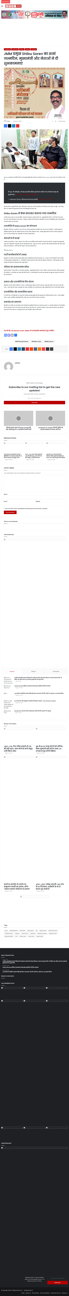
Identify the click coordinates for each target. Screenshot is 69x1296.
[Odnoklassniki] (39, 349)
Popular (12, 671)
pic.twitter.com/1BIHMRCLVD (27, 195)
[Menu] (2, 7)
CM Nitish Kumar (9, 933)
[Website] (16, 366)
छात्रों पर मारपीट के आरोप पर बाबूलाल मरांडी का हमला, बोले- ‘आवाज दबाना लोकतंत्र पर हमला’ (17, 886)
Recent (33, 671)
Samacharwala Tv (28, 1290)
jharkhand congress (42, 933)
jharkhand (32, 933)
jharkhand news (53, 933)
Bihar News (22, 930)
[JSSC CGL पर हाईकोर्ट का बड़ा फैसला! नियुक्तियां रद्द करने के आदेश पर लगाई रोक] (12, 1133)
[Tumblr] (23, 349)
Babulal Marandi (14, 930)
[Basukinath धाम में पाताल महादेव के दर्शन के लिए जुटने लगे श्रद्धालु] (8, 713)
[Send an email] (10, 121)
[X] (9, 126)
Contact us (64, 1293)
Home (23, 1293)
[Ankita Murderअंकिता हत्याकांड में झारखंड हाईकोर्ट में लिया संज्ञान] (8, 688)
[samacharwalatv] (34, 14)
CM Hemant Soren (22, 341)
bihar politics (31, 930)
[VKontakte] (35, 349)
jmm (16, 936)
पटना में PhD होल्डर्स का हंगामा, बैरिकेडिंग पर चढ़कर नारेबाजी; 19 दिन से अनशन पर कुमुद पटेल (13, 456)
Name (6, 494)
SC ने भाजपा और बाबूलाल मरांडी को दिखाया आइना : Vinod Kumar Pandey (35, 701)
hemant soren (25, 933)
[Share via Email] (47, 349)
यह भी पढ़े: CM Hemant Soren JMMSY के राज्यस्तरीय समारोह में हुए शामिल (29, 331)
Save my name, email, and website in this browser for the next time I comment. (26, 508)
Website (38, 501)
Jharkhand (15, 49)
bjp (36, 930)
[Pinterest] (17, 126)
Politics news (36, 341)
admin (8, 121)
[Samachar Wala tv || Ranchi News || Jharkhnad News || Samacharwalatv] (13, 6)
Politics (22, 49)
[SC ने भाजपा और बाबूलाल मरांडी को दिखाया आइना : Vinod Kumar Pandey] (8, 704)
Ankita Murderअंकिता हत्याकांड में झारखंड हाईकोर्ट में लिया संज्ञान (32, 686)
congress (17, 933)
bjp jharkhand (43, 930)
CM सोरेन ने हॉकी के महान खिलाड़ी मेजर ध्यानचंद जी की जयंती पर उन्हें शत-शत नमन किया (39, 693)
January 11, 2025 (44, 199)
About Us (28, 1293)
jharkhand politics (9, 936)
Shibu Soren (49, 341)
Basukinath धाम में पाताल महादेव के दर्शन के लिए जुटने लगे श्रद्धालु (32, 711)
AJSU (6, 930)
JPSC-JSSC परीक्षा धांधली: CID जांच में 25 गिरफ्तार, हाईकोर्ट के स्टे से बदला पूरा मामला (50, 886)
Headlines (7, 49)
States (27, 49)
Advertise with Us (55, 1293)
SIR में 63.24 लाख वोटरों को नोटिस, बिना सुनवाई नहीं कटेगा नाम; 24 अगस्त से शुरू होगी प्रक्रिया (55, 456)
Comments (56, 671)
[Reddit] (31, 349)
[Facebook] (5, 126)
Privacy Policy (35, 1293)
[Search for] (67, 7)
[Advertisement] (34, 33)
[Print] (51, 349)
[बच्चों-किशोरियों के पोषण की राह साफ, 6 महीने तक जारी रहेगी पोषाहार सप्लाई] (57, 1006)
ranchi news (31, 936)
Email (6, 501)
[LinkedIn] (13, 126)
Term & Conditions (45, 1293)
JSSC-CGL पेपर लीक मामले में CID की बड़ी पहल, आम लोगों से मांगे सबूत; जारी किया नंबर (33, 456)
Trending (33, 49)
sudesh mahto (39, 936)
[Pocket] (43, 349)
